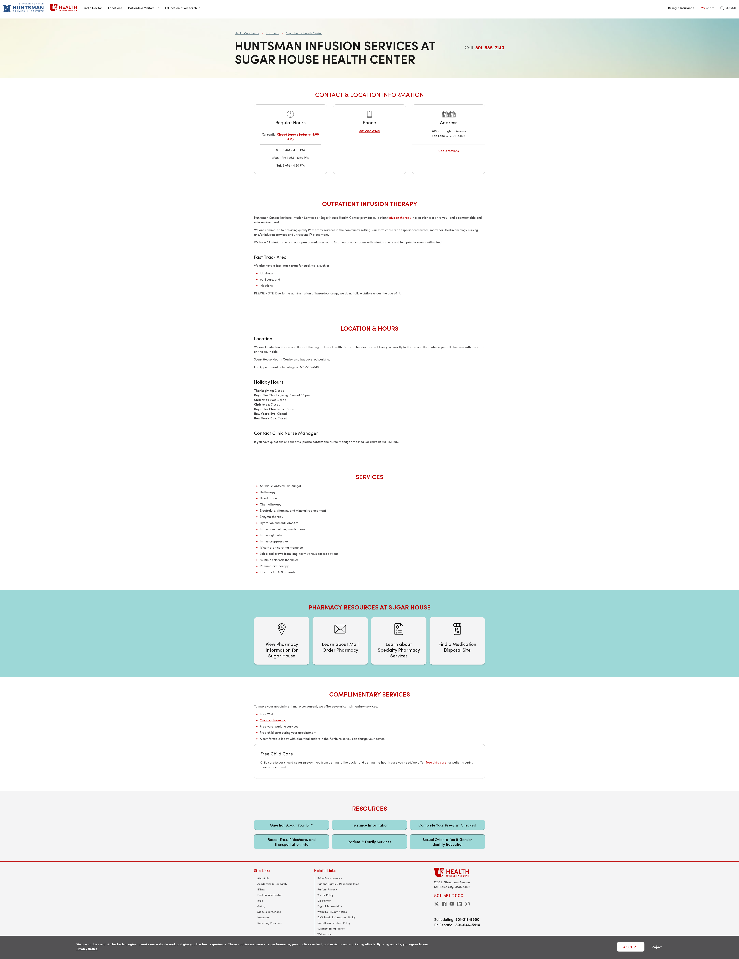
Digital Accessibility (329, 906)
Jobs (260, 900)
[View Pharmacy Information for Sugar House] (281, 641)
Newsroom (264, 917)
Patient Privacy (327, 889)
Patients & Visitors (141, 8)
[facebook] (444, 904)
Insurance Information (369, 824)
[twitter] (436, 904)
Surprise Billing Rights (331, 928)
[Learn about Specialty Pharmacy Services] (398, 641)
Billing (261, 889)
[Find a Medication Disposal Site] (457, 641)
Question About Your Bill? (291, 824)
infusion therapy (400, 217)
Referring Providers (269, 923)
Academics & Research (272, 884)
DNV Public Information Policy (336, 917)
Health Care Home (247, 33)
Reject (657, 946)
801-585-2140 (489, 47)
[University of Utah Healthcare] (459, 872)
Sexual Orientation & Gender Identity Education (447, 842)
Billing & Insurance (681, 8)
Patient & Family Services (369, 841)
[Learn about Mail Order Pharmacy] (340, 641)
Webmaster (325, 934)
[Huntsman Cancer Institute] (23, 7)
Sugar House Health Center (304, 33)
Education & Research (181, 8)
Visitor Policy (325, 895)
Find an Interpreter (269, 895)
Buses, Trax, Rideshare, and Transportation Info (292, 842)
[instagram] (467, 904)
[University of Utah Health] (63, 7)
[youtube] (452, 904)
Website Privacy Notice (332, 912)
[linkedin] (459, 904)
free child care (436, 762)
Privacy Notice (87, 948)
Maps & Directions (269, 912)
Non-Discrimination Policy (333, 923)
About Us (263, 878)
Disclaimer (324, 900)
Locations (115, 8)
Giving (261, 906)
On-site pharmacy (273, 720)
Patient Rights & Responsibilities (338, 884)
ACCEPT (630, 946)
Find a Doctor (92, 8)
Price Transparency (329, 878)
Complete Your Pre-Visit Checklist (447, 824)
